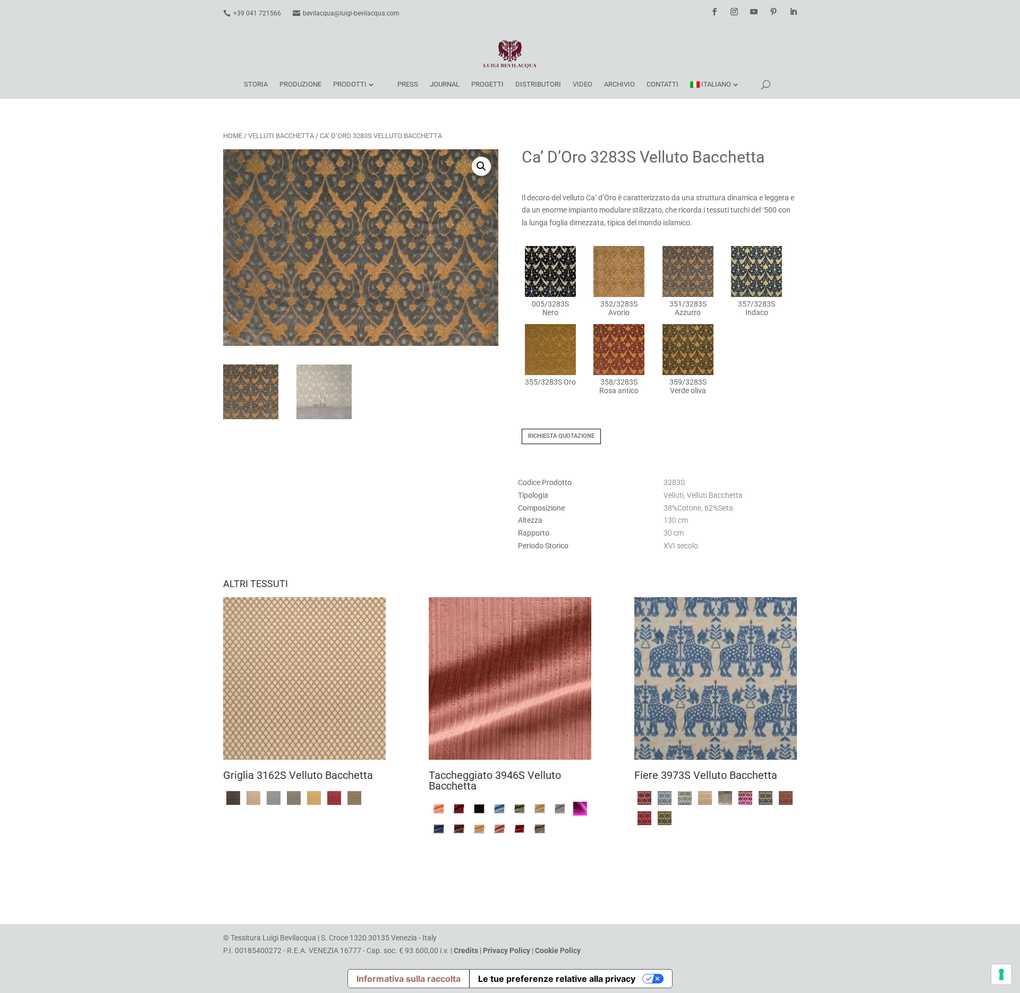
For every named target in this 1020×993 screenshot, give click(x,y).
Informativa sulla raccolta (408, 978)
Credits (466, 950)
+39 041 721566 (257, 13)
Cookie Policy (558, 950)
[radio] (550, 281)
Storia (256, 84)
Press (407, 84)
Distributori (538, 84)
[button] (481, 166)
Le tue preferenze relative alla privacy (556, 978)
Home (232, 136)
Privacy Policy (506, 950)
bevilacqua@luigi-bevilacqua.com (351, 13)
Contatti (662, 84)
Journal (445, 84)
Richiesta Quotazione (561, 435)
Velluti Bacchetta (281, 136)
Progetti (487, 84)
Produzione (300, 84)
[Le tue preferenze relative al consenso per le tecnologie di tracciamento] (1001, 974)
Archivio (619, 84)
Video (582, 84)
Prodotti (350, 84)
